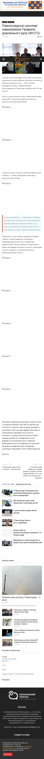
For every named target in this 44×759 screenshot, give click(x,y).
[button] (3, 59)
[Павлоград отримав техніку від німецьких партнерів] (7, 612)
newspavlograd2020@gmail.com (29, 727)
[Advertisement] (22, 33)
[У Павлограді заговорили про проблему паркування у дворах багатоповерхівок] (7, 493)
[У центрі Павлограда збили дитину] (7, 512)
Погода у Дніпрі (7, 674)
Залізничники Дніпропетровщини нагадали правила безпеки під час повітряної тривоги (26, 622)
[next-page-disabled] (6, 550)
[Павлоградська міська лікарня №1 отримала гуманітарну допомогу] (7, 642)
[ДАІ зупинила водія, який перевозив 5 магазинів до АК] (7, 503)
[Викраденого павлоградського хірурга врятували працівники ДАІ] (7, 542)
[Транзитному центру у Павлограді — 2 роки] (22, 580)
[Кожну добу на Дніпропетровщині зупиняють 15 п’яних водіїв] (7, 532)
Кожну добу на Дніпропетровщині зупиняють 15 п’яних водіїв (27, 532)
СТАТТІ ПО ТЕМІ (8, 484)
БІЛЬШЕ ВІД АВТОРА (23, 484)
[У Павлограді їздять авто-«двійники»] (7, 522)
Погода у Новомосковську (24, 674)
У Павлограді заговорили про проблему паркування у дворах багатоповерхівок (26, 493)
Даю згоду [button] (7, 754)
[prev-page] (3, 550)
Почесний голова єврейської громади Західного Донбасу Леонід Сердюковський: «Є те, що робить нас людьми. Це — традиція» (32, 472)
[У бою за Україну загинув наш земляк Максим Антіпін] (7, 632)
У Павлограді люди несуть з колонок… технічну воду (11, 468)
